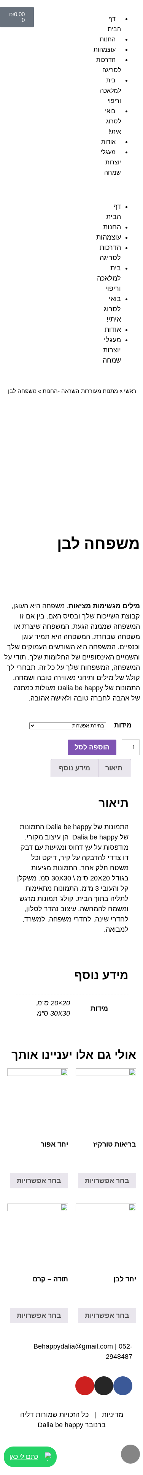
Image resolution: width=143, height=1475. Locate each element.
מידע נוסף (74, 768)
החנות (108, 39)
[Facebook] (122, 1385)
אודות (108, 142)
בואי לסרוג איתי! (113, 121)
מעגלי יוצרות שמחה (111, 162)
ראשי (130, 391)
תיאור (113, 768)
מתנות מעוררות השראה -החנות (80, 391)
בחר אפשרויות (107, 1181)
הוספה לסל (92, 747)
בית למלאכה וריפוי (110, 90)
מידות (123, 725)
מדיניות (112, 1414)
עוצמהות (108, 237)
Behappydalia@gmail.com (73, 1346)
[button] (123, 190)
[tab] (114, 768)
